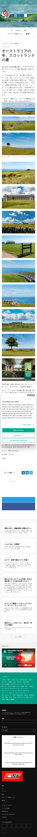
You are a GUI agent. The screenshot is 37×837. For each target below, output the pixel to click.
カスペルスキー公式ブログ (8, 814)
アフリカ (14, 684)
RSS (4, 831)
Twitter (15, 15)
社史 (27, 697)
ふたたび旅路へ (6, 684)
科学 (32, 697)
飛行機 (12, 699)
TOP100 (20, 682)
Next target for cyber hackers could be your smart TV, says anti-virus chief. (18, 744)
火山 (15, 697)
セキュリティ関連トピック (15, 34)
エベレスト (27, 684)
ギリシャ (5, 686)
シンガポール (6, 688)
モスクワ (12, 693)
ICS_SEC (5, 682)
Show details (27, 425)
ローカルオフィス (7, 695)
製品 (8, 699)
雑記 (25, 30)
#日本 (4, 680)
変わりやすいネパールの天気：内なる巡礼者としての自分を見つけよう (18, 580)
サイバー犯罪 (20, 686)
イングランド (29, 156)
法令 (11, 697)
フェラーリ (13, 691)
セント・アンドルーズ (17, 101)
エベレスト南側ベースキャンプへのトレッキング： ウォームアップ (18, 604)
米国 (4, 699)
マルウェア (26, 691)
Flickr (29, 826)
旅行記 (28, 34)
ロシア (17, 693)
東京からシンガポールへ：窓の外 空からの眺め (18, 624)
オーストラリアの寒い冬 (11, 67)
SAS (15, 682)
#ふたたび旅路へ (14, 43)
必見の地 (32, 695)
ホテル (20, 691)
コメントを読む (9, 472)
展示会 (26, 695)
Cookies (4, 817)
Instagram (19, 15)
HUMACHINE (23, 680)
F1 (17, 680)
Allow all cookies (18, 430)
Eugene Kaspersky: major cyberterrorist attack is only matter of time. (18, 753)
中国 (14, 695)
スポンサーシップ (15, 688)
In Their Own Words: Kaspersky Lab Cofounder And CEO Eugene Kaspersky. (18, 763)
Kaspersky (5, 811)
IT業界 (10, 682)
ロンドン (23, 693)
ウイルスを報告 (5, 808)
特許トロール (21, 697)
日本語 (30, 2)
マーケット (5, 693)
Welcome (26, 682)
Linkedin (22, 15)
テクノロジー (6, 691)
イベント (18, 30)
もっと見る (18, 637)
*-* (11, 30)
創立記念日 (20, 695)
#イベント (5, 43)
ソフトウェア (25, 688)
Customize (17, 435)
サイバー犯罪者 (29, 686)
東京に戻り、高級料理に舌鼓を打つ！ (18, 528)
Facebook (12, 15)
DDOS (13, 680)
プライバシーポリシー (7, 805)
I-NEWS (31, 680)
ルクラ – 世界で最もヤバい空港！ (16, 560)
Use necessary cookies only (18, 440)
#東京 (8, 680)
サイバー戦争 (12, 686)
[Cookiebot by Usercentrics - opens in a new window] (27, 395)
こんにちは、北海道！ (12, 544)
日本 (7, 697)
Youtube (24, 826)
